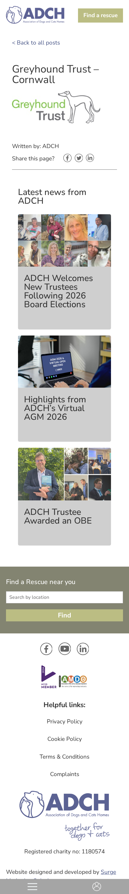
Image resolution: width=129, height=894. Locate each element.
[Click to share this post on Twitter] (79, 158)
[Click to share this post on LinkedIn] (90, 158)
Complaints (64, 774)
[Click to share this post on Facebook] (67, 158)
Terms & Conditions (64, 757)
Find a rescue (100, 15)
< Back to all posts (36, 43)
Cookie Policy (64, 739)
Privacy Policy (64, 721)
